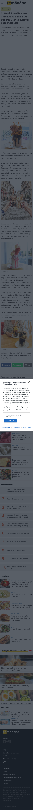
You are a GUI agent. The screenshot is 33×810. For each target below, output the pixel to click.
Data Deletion (6, 427)
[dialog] (16, 405)
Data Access (16, 427)
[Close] (29, 383)
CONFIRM (10, 421)
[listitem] (16, 415)
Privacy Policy (27, 427)
